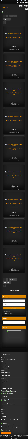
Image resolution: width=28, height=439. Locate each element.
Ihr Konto (3, 409)
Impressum (3, 378)
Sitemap (2, 413)
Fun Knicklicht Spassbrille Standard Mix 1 (14, 176)
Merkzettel (3, 407)
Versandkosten (19, 435)
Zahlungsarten (4, 370)
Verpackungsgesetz (5, 368)
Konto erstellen (6, 311)
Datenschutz (3, 363)
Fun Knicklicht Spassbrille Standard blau (14, 38)
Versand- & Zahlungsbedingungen (8, 359)
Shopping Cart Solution (5, 436)
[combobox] (13, 16)
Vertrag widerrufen (6, 432)
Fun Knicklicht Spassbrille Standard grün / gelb (14, 149)
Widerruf (8, 430)
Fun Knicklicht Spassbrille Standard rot (14, 259)
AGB (2, 361)
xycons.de (15, 438)
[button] (4, 16)
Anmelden (14, 308)
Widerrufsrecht (4, 357)
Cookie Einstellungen (5, 372)
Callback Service (4, 383)
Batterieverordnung (5, 366)
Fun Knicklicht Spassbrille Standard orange (14, 204)
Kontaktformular (4, 380)
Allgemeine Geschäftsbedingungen (12, 427)
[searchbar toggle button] (19, 2)
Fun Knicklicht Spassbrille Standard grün (14, 121)
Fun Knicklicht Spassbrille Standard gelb (14, 93)
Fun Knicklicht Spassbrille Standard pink (14, 232)
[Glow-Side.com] (4, 2)
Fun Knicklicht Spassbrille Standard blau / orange (14, 66)
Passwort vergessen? (7, 313)
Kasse (2, 411)
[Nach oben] (25, 436)
